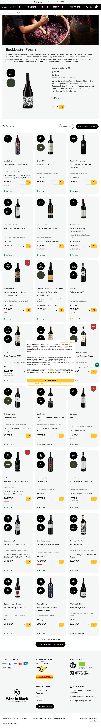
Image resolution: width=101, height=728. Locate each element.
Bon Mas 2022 (76, 417)
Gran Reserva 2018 (12, 356)
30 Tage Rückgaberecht (81, 701)
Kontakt (39, 700)
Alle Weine (15, 7)
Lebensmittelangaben (42, 249)
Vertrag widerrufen (45, 706)
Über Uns (40, 693)
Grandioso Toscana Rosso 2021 (81, 357)
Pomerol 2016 (43, 164)
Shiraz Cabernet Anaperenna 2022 (50, 419)
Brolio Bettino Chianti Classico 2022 (47, 608)
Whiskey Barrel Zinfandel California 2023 (15, 293)
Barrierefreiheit (59, 718)
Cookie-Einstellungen (10, 723)
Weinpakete (75, 7)
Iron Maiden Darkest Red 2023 (15, 165)
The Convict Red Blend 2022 (50, 228)
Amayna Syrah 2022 (79, 607)
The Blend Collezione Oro (16, 481)
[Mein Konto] (91, 7)
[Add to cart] (62, 107)
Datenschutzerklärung (21, 718)
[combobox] (50, 13)
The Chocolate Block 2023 (16, 228)
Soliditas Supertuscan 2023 (82, 481)
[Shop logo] (4, 7)
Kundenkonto (41, 690)
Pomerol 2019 (10, 417)
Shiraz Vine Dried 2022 (62, 68)
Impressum (6, 718)
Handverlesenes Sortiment (82, 697)
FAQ (37, 696)
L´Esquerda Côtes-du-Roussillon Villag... (47, 293)
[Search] (3, 13)
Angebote (31, 7)
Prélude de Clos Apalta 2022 (17, 544)
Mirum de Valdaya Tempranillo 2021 (78, 229)
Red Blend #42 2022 (79, 544)
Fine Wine (44, 7)
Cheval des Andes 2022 (48, 544)
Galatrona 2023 (77, 292)
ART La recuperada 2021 (15, 607)
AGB (49, 718)
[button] (97, 364)
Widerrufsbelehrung (38, 718)
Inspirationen (58, 7)
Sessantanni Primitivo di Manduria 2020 (81, 165)
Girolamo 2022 (43, 481)
